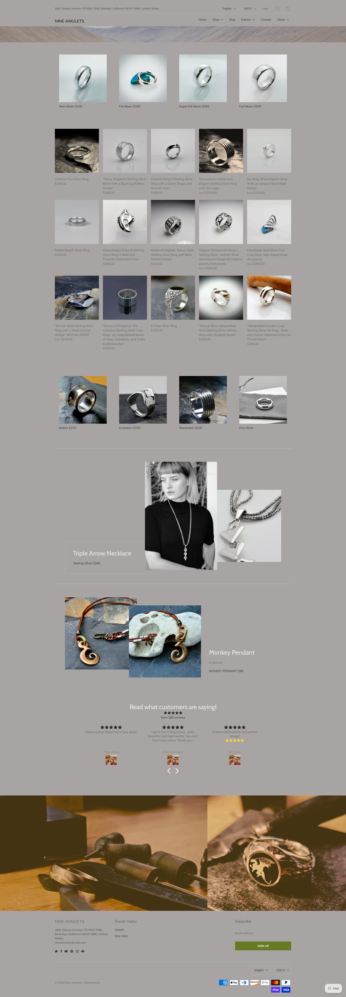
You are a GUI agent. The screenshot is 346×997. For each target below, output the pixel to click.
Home (202, 19)
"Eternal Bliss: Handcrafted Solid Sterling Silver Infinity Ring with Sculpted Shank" (221, 298)
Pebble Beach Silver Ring (77, 222)
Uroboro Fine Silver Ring (77, 151)
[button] (170, 771)
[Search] (278, 8)
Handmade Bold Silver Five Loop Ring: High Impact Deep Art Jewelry (269, 222)
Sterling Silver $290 (86, 563)
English (227, 8)
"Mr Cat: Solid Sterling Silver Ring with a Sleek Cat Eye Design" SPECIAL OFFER (77, 298)
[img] (173, 713)
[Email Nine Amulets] (82, 951)
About (281, 19)
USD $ (247, 8)
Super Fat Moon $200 (194, 106)
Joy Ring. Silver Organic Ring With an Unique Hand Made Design (269, 151)
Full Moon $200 (250, 106)
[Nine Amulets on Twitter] (56, 951)
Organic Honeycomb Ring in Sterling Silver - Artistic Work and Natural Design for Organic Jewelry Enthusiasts (221, 222)
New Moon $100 (70, 106)
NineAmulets (92, 982)
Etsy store (121, 936)
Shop (216, 19)
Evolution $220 (129, 428)
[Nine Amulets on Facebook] (61, 951)
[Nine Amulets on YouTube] (66, 951)
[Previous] (6, 853)
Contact (266, 19)
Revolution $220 (190, 428)
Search (119, 929)
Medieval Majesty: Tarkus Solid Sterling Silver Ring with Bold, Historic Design (173, 222)
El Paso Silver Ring (173, 298)
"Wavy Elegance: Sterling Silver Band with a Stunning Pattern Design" (125, 151)
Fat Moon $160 (129, 106)
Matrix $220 (67, 428)
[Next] (340, 853)
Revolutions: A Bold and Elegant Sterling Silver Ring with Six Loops (221, 151)
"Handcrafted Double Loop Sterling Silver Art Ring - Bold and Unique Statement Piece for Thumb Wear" (269, 298)
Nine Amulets (69, 20)
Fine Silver (246, 428)
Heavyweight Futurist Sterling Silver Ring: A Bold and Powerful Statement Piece (125, 222)
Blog (232, 19)
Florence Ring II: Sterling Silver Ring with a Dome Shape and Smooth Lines (173, 151)
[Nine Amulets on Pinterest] (71, 951)
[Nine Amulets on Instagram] (77, 951)
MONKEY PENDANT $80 (226, 671)
